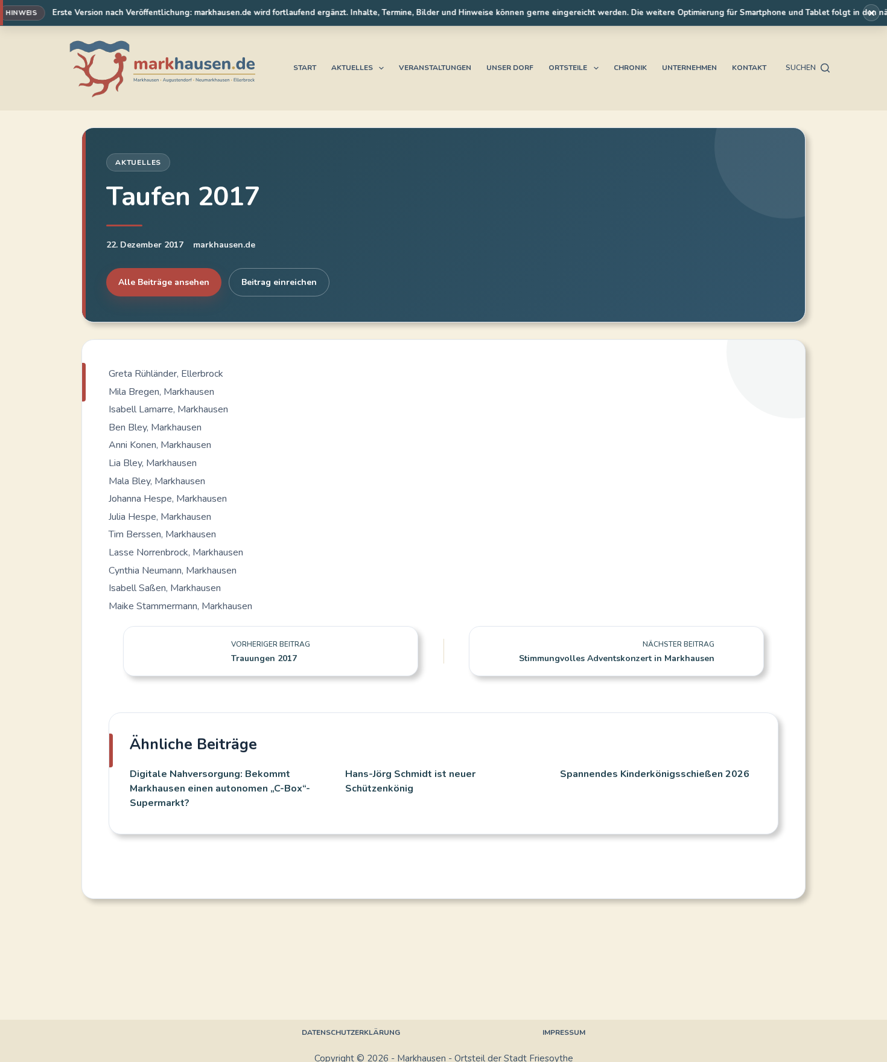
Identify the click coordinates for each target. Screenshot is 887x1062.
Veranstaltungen (435, 67)
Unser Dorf (509, 67)
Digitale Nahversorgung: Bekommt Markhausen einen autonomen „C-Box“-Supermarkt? (220, 788)
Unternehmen (689, 67)
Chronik (630, 67)
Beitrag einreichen (279, 282)
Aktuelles (352, 67)
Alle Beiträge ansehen (163, 282)
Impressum (563, 1032)
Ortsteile (567, 67)
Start (304, 67)
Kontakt (749, 67)
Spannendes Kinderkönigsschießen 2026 (654, 774)
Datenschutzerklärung (351, 1032)
